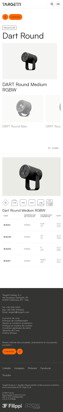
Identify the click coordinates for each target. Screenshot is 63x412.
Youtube (6, 375)
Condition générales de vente (16, 328)
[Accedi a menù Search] (52, 4)
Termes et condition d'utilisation (17, 323)
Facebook (45, 368)
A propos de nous (11, 318)
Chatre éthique (9, 333)
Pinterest (32, 368)
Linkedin (6, 368)
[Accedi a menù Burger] (58, 4)
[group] (22, 111)
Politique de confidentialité (15, 320)
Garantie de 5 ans (10, 330)
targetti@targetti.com (18, 312)
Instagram (19, 368)
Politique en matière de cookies (17, 325)
